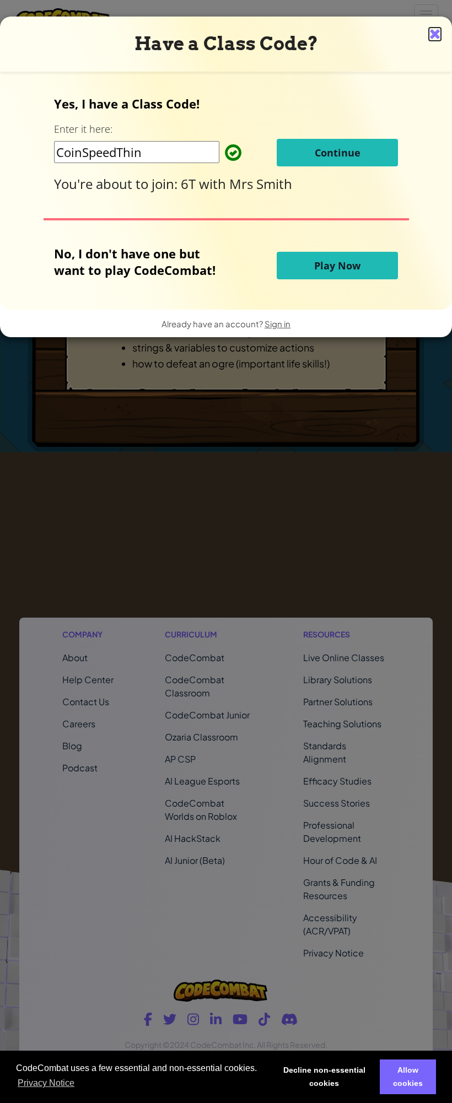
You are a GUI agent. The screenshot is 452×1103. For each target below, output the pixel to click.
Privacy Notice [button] (46, 1083)
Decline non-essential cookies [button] (324, 1077)
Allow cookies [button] (408, 1077)
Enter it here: (83, 129)
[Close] (435, 34)
